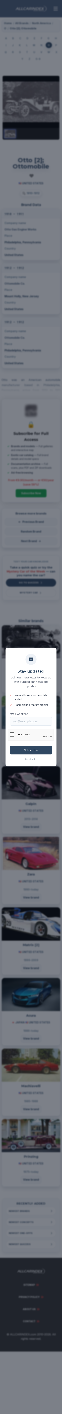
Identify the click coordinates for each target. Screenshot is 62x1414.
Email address (19, 714)
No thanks (31, 759)
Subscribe (31, 750)
